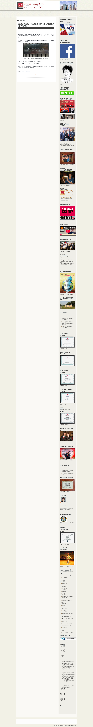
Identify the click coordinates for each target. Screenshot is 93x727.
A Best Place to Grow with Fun (67, 575)
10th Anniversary (65, 577)
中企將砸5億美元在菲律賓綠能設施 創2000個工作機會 (68, 681)
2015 (62, 690)
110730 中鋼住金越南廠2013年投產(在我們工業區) (67, 319)
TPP (62, 630)
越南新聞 (63, 603)
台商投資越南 (64, 589)
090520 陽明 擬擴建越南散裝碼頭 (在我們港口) (67, 324)
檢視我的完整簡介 (63, 510)
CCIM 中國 (64, 608)
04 (62, 655)
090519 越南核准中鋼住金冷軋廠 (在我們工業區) (67, 329)
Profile (53, 11)
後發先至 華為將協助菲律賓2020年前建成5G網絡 (68, 669)
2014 (62, 692)
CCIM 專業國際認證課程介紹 (67, 613)
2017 (62, 647)
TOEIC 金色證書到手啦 (66, 628)
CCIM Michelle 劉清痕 (65, 616)
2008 (62, 699)
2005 (62, 702)
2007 (62, 700)
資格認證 (57, 11)
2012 (62, 694)
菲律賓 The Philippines (25, 11)
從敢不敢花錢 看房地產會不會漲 (67, 663)
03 (62, 656)
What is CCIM (46, 11)
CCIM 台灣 (64, 610)
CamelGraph (23, 725)
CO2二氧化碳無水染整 (65, 619)
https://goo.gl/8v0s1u (26, 71)
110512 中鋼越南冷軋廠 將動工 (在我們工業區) (67, 322)
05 (62, 654)
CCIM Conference (65, 615)
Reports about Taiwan (65, 625)
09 (62, 652)
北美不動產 (64, 588)
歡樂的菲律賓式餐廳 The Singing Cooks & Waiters (67, 679)
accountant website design (72, 725)
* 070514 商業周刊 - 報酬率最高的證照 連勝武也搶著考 (67, 471)
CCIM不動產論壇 (71, 11)
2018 (62, 646)
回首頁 (36, 74)
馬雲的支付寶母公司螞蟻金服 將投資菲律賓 (68, 665)
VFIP (33, 11)
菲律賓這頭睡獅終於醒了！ (66, 687)
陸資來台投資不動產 (65, 598)
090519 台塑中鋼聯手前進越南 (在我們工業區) (67, 327)
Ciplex (66, 725)
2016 (62, 689)
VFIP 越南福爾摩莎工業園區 (66, 632)
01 (62, 688)
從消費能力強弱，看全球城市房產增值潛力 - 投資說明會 (68, 659)
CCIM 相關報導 (64, 611)
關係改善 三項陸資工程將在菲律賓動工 (68, 673)
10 (62, 651)
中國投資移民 (64, 585)
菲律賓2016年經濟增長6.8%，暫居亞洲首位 (68, 675)
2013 (62, 693)
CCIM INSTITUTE (39, 11)
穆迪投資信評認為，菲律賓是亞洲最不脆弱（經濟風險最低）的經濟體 (68, 677)
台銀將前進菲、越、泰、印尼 (67, 671)
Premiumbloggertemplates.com (40, 725)
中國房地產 (64, 586)
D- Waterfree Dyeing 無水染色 (67, 623)
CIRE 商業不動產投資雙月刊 (66, 618)
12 (62, 649)
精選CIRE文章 (63, 11)
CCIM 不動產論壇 (65, 607)
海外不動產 (64, 594)
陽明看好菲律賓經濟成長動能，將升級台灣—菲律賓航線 (68, 667)
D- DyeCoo (64, 621)
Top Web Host (56, 725)
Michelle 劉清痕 (65, 502)
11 (62, 650)
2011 (62, 695)
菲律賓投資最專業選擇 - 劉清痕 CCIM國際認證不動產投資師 (31, 724)
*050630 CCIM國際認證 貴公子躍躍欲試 (67, 468)
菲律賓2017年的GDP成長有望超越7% (68, 662)
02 (62, 657)
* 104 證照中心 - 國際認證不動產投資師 (67, 474)
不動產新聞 (64, 583)
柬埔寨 (63, 593)
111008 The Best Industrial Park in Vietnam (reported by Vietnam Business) (67, 315)
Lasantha (32, 725)
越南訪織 (63, 602)
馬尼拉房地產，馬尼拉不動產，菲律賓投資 (67, 597)
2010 (62, 697)
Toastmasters (64, 627)
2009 (62, 698)
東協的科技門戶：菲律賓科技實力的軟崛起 (68, 683)
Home (18, 11)
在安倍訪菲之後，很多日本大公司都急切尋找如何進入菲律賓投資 (68, 686)
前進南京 (63, 591)
